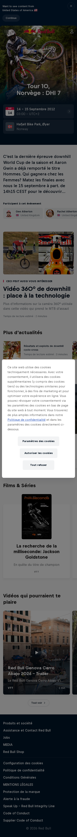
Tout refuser (38, 464)
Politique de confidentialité (27, 419)
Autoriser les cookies (38, 453)
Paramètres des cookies (38, 441)
